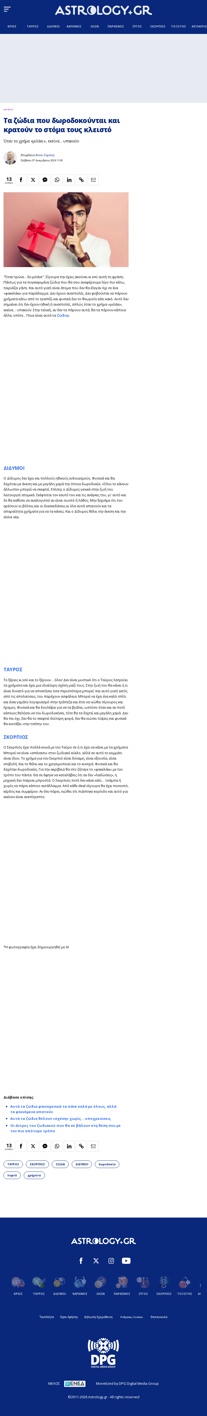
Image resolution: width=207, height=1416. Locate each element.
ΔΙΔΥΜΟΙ (14, 468)
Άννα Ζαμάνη (45, 155)
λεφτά (12, 1175)
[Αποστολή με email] (93, 179)
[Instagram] (111, 1261)
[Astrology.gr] (103, 10)
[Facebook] (81, 1261)
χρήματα (34, 1175)
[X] (96, 1261)
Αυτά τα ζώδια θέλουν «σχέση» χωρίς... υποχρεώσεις (60, 1118)
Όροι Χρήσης (69, 1317)
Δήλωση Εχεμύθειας (98, 1317)
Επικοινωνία (159, 1317)
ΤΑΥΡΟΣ (13, 669)
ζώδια (62, 315)
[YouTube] (126, 1261)
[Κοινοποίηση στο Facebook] (21, 179)
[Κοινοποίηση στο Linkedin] (69, 179)
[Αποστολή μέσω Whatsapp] (57, 179)
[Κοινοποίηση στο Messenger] (45, 179)
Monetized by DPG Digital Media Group (127, 1383)
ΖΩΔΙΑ (60, 1164)
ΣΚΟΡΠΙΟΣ (16, 737)
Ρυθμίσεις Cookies (131, 1317)
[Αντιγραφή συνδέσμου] (81, 179)
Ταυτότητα (47, 1317)
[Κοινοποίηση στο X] (32, 179)
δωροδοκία (107, 1164)
